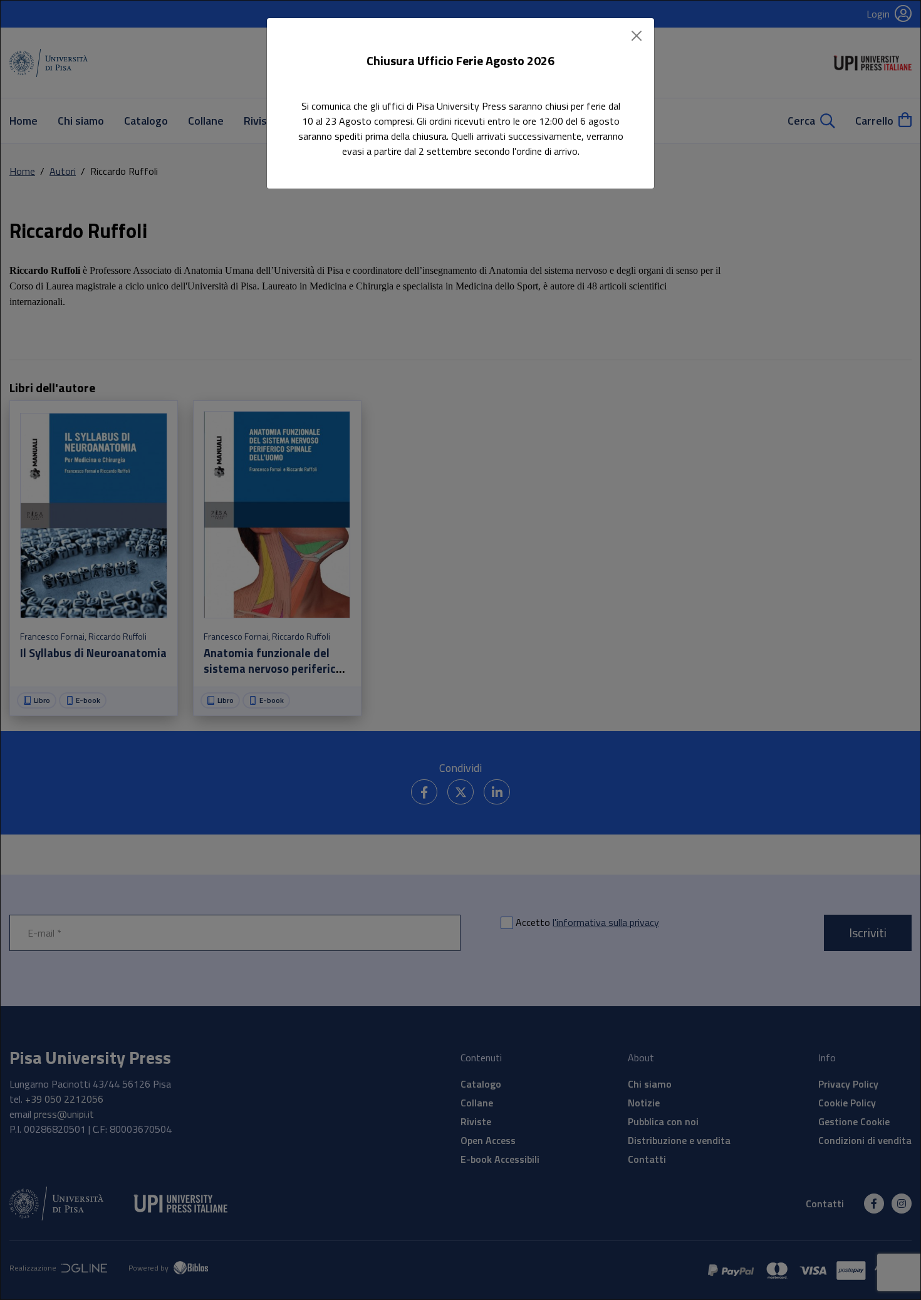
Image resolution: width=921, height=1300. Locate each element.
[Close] (636, 35)
